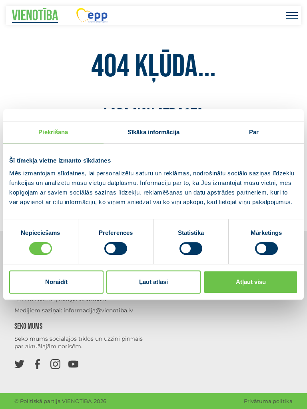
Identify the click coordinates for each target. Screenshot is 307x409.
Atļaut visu (251, 281)
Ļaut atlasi (153, 281)
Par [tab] (254, 132)
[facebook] (37, 363)
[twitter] (19, 363)
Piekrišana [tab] (53, 132)
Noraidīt (56, 281)
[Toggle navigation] (291, 15)
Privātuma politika (268, 401)
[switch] (115, 248)
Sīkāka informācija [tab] (153, 132)
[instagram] (55, 363)
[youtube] (73, 363)
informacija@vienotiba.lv (98, 310)
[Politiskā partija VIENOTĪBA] (35, 15)
